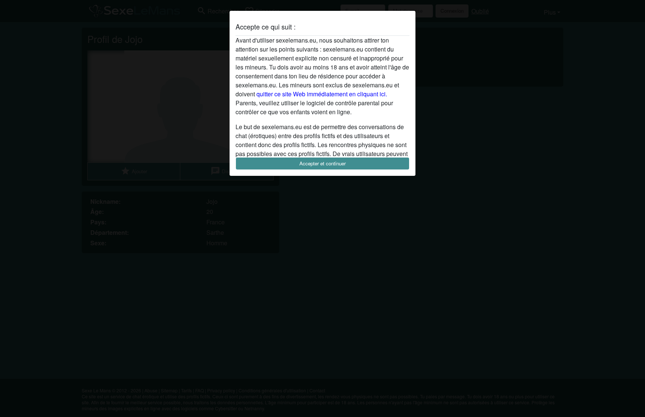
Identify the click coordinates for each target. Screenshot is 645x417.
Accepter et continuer (322, 163)
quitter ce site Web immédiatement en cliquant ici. (321, 94)
